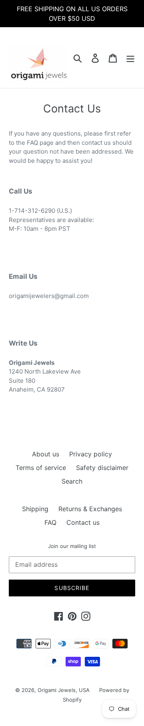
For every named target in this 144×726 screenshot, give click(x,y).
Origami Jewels (57, 690)
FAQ (50, 522)
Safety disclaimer (102, 468)
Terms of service (41, 468)
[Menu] (130, 57)
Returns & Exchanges (90, 509)
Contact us (83, 522)
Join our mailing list (72, 546)
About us (45, 454)
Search (72, 481)
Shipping (35, 509)
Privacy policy (90, 454)
